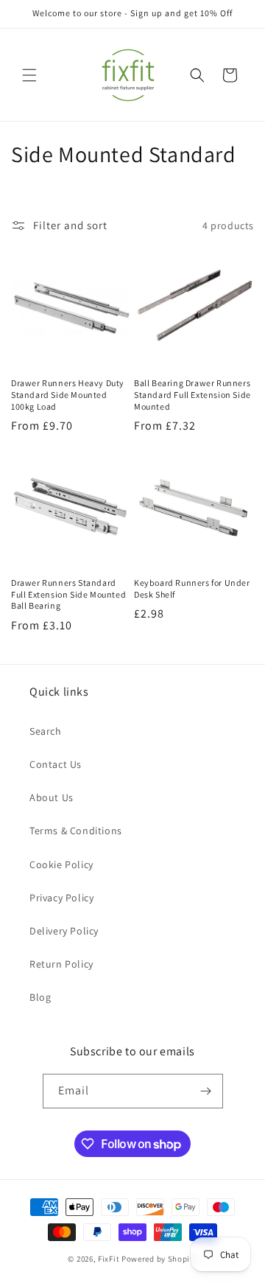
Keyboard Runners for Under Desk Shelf (192, 588)
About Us (51, 797)
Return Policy (61, 964)
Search (45, 731)
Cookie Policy (61, 864)
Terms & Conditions (75, 830)
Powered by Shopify (159, 1259)
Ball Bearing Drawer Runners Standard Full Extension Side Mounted (192, 394)
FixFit (108, 1259)
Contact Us (55, 764)
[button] (29, 75)
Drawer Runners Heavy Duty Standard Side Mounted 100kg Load (67, 394)
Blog (40, 997)
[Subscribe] (206, 1091)
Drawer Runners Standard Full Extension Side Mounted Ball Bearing (68, 594)
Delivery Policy (64, 930)
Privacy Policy (61, 897)
